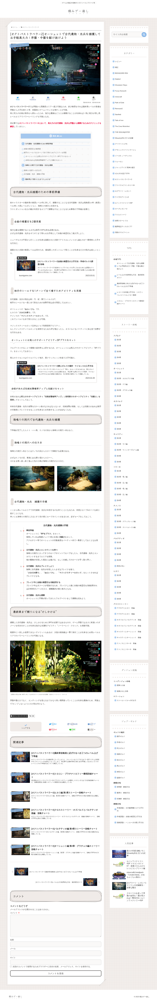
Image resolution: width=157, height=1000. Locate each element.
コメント (15, 913)
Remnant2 (119, 109)
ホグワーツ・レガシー (123, 191)
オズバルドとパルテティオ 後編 (129, 626)
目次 (54, 136)
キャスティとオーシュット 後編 (129, 637)
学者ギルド (121, 742)
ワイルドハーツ (120, 215)
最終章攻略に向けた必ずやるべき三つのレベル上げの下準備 (130, 285)
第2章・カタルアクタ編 (125, 378)
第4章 (119, 357)
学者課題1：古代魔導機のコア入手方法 (130, 809)
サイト (13, 958)
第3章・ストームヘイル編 (126, 527)
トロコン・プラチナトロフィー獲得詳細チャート (130, 302)
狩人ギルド (121, 748)
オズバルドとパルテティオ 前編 (129, 620)
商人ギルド (121, 766)
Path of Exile (119, 103)
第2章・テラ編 (122, 384)
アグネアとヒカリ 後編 (126, 614)
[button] (93, 98)
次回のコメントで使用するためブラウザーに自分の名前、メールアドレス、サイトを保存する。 (52, 967)
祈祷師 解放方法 (123, 799)
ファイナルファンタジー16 (125, 185)
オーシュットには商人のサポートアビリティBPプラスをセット (48, 156)
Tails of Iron (119, 120)
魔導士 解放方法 (123, 793)
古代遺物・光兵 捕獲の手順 (34, 174)
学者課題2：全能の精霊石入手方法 (129, 816)
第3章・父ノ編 (122, 494)
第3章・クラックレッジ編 (126, 521)
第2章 (119, 346)
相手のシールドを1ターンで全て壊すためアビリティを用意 (45, 152)
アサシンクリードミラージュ (125, 150)
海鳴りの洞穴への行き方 (32, 170)
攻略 (32, 716)
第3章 (119, 351)
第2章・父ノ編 (122, 483)
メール (13, 949)
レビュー (118, 61)
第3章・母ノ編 (122, 489)
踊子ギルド (121, 736)
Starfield (118, 114)
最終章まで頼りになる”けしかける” (38, 179)
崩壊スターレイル (121, 221)
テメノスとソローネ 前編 (126, 643)
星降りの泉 (121, 685)
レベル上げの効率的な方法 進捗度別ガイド (130, 276)
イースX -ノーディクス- (123, 156)
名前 (12, 940)
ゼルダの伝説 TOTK (122, 173)
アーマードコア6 (121, 144)
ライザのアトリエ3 (122, 197)
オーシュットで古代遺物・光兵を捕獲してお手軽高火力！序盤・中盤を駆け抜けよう (130, 266)
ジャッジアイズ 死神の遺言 (125, 167)
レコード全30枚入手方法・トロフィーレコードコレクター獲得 (130, 293)
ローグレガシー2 (121, 209)
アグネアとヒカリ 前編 (126, 608)
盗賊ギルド (121, 778)
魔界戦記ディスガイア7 (123, 226)
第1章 (119, 340)
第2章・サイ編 (122, 444)
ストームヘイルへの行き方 (126, 700)
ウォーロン (119, 162)
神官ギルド (121, 772)
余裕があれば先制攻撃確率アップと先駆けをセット (44, 160)
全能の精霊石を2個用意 (32, 149)
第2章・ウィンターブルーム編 (128, 450)
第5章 (119, 363)
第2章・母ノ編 (122, 477)
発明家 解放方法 (123, 787)
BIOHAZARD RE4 (121, 73)
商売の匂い (121, 566)
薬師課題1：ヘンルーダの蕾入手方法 (130, 822)
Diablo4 (118, 79)
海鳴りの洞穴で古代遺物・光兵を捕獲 (39, 165)
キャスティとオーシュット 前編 (129, 632)
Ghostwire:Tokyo (121, 85)
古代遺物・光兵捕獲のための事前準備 (39, 144)
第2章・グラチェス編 (124, 390)
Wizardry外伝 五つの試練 (124, 138)
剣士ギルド (121, 760)
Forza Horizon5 (120, 91)
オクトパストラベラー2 (20, 716)
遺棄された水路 (122, 691)
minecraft (118, 97)
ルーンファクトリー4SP (124, 203)
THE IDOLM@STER (122, 132)
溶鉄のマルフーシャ (122, 232)
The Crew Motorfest (122, 126)
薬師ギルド (121, 754)
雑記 (116, 67)
